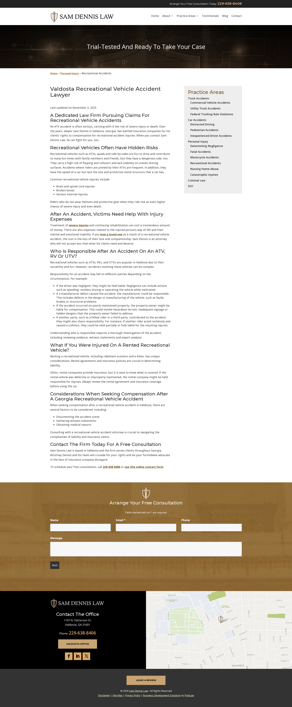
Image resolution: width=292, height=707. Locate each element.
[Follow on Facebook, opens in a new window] (69, 656)
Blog (225, 16)
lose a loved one (111, 234)
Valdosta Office (77, 643)
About (166, 16)
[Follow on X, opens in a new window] (86, 656)
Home (155, 16)
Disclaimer (104, 695)
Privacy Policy (132, 695)
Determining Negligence (206, 146)
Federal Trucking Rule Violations (211, 114)
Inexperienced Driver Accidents (211, 136)
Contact (236, 16)
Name (54, 520)
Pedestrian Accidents (204, 130)
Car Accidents (197, 120)
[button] (289, 685)
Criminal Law (196, 180)
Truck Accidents (198, 98)
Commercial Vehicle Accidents (210, 102)
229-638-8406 (229, 4)
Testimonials (210, 16)
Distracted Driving (202, 124)
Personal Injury (198, 141)
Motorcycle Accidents (204, 157)
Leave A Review (146, 680)
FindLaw (189, 695)
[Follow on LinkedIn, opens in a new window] (77, 656)
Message (56, 538)
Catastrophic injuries (204, 174)
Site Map (118, 695)
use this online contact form (144, 467)
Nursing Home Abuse (204, 169)
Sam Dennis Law (138, 691)
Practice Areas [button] (186, 16)
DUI (190, 186)
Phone (185, 520)
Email (120, 520)
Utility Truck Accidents (205, 108)
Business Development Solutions (162, 695)
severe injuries (79, 225)
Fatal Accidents (200, 151)
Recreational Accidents (205, 163)
